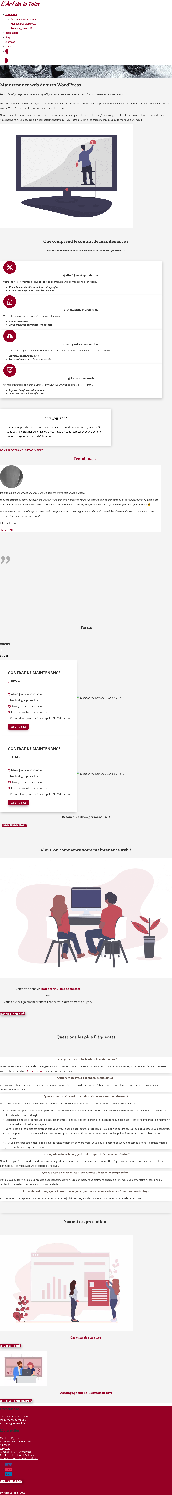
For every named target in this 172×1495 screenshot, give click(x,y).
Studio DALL (7, 530)
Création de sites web (86, 1338)
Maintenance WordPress (23, 23)
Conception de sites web (23, 19)
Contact (9, 46)
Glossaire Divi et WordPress (15, 1451)
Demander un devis (11, 1481)
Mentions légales (9, 1438)
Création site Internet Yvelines (17, 1455)
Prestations (11, 14)
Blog (7, 37)
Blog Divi (5, 1448)
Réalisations (11, 32)
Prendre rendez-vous (14, 825)
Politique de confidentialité (15, 1441)
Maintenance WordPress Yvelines (19, 1458)
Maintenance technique (13, 1419)
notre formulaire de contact (60, 989)
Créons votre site (10, 1345)
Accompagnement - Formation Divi (86, 1393)
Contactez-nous (18, 727)
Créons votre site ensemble (16, 1400)
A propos (10, 41)
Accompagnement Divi (22, 28)
